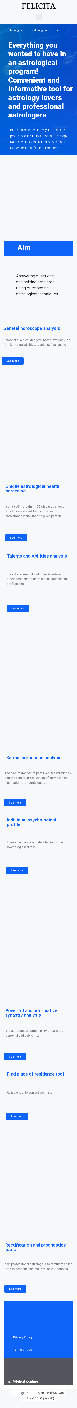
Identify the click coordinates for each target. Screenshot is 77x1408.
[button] (39, 17)
